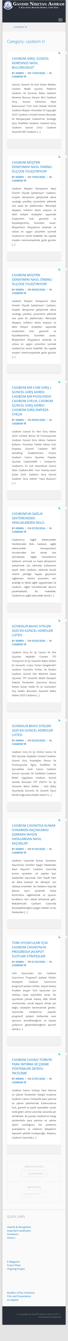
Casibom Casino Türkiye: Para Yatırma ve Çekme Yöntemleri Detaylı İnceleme (32, 1066)
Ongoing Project (16, 1268)
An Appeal (12, 1299)
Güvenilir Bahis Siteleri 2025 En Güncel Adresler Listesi (32, 630)
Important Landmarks (19, 1230)
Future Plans (14, 1265)
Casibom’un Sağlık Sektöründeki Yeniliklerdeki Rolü (28, 518)
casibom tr (19, 76)
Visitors (11, 1237)
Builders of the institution (21, 1292)
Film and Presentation (19, 1296)
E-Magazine (13, 1261)
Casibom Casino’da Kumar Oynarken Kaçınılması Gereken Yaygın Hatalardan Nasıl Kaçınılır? (33, 834)
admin (19, 73)
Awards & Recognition (19, 1227)
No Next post (32, 1194)
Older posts (35, 1173)
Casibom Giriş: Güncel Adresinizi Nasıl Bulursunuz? (30, 63)
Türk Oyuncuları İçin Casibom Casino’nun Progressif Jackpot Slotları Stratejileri (30, 949)
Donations (12, 1234)
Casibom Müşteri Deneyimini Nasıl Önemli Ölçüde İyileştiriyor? (32, 166)
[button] (60, 20)
